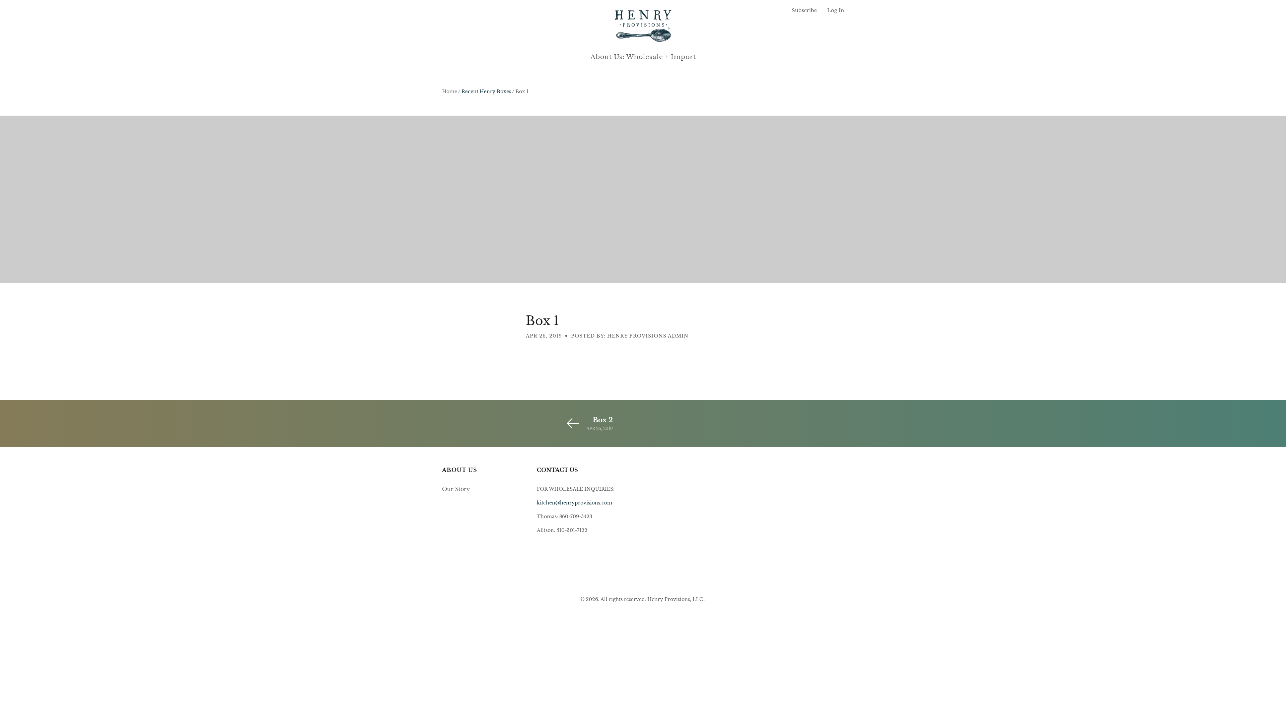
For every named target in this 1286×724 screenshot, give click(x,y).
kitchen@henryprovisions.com (574, 503)
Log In (835, 10)
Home (449, 91)
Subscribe (804, 10)
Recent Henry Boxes (486, 91)
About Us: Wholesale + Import (643, 57)
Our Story (456, 489)
